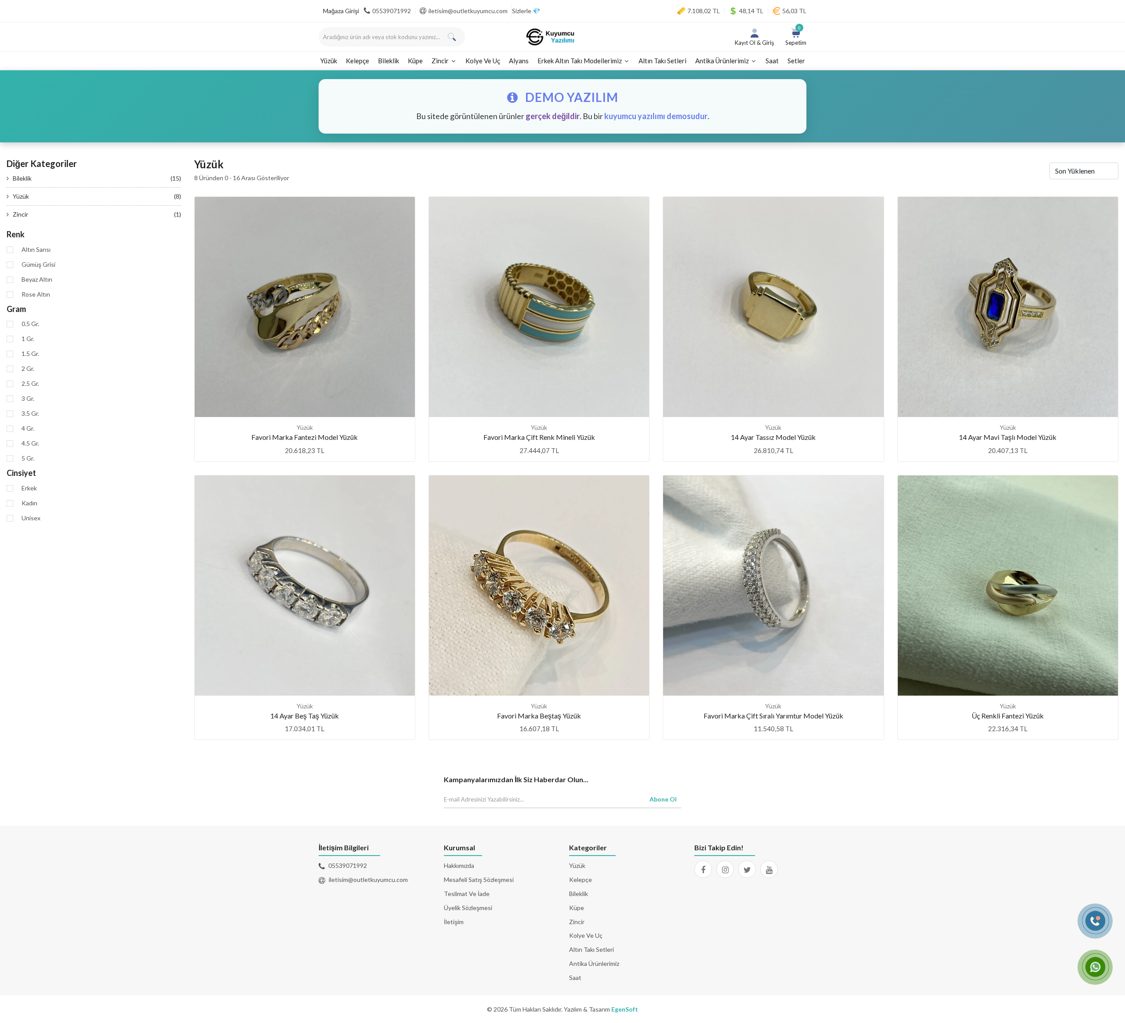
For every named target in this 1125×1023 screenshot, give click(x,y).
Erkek (29, 488)
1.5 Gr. (30, 354)
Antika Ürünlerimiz (722, 61)
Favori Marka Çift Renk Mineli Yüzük (539, 437)
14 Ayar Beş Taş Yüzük (304, 715)
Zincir (441, 61)
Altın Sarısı (36, 250)
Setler (796, 61)
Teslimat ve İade (467, 893)
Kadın (29, 503)
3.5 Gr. (30, 413)
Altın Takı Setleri (662, 61)
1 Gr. (28, 339)
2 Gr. (28, 369)
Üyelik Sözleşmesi (468, 907)
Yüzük (328, 61)
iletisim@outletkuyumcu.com (468, 11)
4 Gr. (28, 428)
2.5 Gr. (30, 384)
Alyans (519, 61)
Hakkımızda (459, 865)
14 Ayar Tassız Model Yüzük (773, 437)
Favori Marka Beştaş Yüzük (539, 715)
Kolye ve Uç (482, 61)
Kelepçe (357, 61)
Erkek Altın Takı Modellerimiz (580, 61)
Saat (772, 61)
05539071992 (391, 11)
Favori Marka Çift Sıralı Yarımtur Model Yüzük (773, 715)
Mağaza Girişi (341, 11)
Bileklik (388, 61)
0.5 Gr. (30, 324)
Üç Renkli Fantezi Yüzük (1008, 715)
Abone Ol (663, 799)
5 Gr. (28, 458)
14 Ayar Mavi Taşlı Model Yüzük (1007, 437)
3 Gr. (28, 398)
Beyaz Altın (37, 279)
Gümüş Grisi (38, 264)
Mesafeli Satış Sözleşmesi (479, 879)
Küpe (415, 61)
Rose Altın (36, 294)
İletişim (454, 921)
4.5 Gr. (30, 443)
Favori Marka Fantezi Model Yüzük (304, 437)
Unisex (31, 518)
